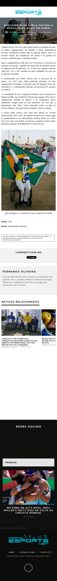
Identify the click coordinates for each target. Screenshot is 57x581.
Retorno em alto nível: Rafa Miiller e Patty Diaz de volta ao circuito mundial (28, 510)
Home (12, 552)
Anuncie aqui (27, 552)
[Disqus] (28, 386)
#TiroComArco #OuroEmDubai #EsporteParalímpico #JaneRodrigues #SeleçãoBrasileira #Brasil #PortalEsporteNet (27, 238)
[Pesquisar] (55, 3)
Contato (46, 552)
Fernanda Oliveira (16, 32)
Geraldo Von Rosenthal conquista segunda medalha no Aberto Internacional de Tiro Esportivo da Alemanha (20, 342)
